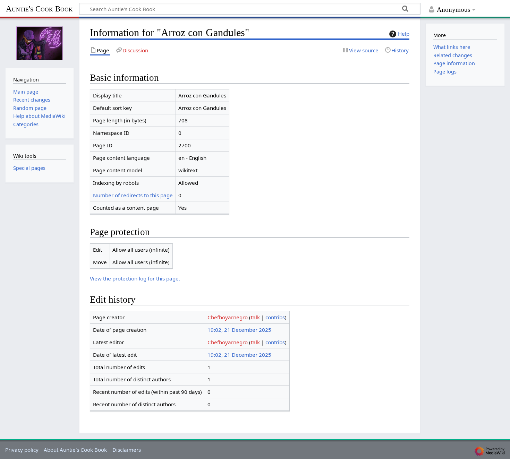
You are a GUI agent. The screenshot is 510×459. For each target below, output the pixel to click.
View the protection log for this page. (135, 278)
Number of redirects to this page (133, 195)
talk (255, 317)
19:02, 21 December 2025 (239, 329)
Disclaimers (126, 449)
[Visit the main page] (39, 42)
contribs (275, 317)
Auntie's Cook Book (39, 9)
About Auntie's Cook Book (75, 449)
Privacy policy (22, 449)
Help (403, 33)
